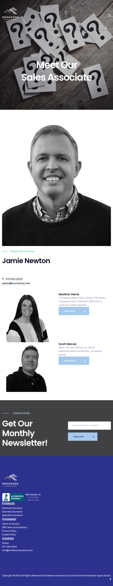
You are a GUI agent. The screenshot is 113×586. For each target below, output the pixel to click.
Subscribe (78, 436)
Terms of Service (10, 523)
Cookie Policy (9, 534)
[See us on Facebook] (110, 579)
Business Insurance (12, 511)
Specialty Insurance (12, 515)
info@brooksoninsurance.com (17, 550)
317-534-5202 (9, 546)
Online (5, 543)
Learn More (69, 311)
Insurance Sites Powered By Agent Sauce (88, 575)
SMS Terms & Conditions (14, 527)
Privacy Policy (9, 531)
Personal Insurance (12, 508)
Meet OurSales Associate (56, 71)
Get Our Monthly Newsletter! (25, 433)
